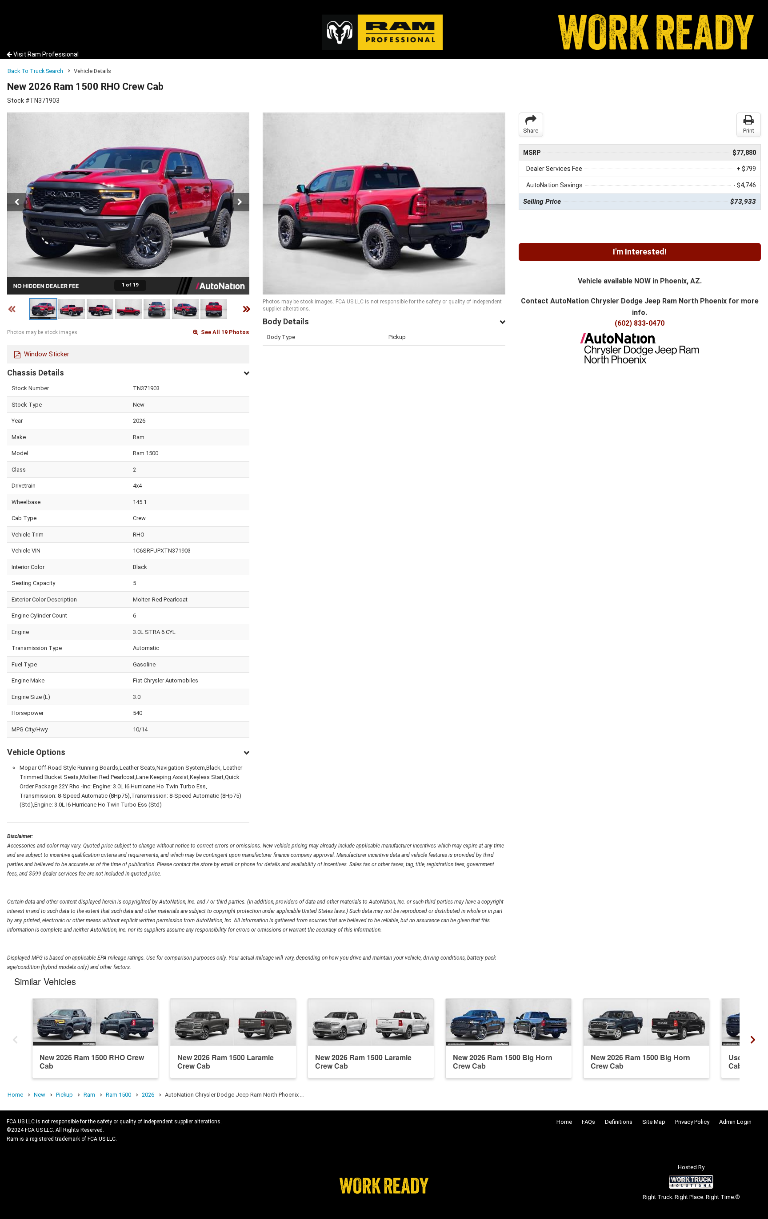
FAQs (588, 1121)
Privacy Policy (692, 1121)
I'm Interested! (640, 251)
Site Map (653, 1121)
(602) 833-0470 (639, 323)
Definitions (618, 1121)
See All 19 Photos (224, 332)
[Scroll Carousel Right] (752, 1038)
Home (564, 1121)
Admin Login (735, 1121)
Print (748, 130)
